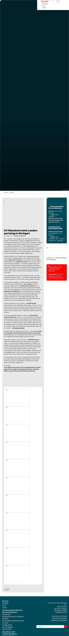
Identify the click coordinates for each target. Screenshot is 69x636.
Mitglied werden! (7, 629)
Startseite (44, 1)
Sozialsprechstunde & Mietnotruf (12, 610)
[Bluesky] (5, 3)
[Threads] (3, 3)
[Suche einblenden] (62, 3)
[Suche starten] (65, 626)
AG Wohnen (5, 618)
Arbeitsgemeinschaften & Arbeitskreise (13, 616)
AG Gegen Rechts (7, 625)
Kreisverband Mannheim (9, 612)
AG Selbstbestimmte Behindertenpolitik (13, 620)
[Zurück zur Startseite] (2, 192)
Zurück (7, 589)
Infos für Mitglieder (7, 627)
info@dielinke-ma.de (61, 612)
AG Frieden (5, 622)
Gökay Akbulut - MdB (8, 632)
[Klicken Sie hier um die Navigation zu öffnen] (66, 3)
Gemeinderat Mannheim (9, 634)
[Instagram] (7, 3)
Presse (43, 5)
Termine (44, 7)
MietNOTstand (6, 614)
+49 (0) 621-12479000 (60, 608)
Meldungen (45, 3)
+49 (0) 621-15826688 (60, 610)
